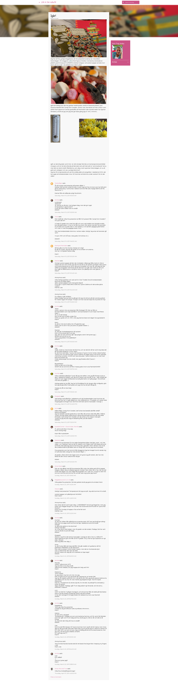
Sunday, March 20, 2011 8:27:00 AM (65, 599)
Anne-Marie (58, 466)
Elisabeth (58, 396)
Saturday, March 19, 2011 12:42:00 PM (66, 404)
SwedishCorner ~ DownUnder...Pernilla (67, 426)
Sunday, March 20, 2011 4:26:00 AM (65, 498)
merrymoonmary (93, 686)
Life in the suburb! (48, 2)
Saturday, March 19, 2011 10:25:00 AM (66, 302)
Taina (56, 216)
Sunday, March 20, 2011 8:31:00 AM (65, 637)
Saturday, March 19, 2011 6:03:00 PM (66, 462)
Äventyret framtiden (61, 245)
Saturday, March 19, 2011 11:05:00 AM (66, 392)
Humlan (57, 373)
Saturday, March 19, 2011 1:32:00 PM (65, 422)
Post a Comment (56, 677)
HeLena (57, 489)
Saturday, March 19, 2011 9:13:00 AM (65, 195)
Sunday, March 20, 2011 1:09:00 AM (65, 475)
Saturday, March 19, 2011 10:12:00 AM (66, 256)
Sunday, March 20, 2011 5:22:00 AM (65, 513)
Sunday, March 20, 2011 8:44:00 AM (65, 649)
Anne (56, 408)
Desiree (57, 261)
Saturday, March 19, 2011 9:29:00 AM (66, 212)
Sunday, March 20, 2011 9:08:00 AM (65, 664)
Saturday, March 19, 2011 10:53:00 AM (66, 341)
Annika (57, 200)
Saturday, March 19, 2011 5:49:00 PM (66, 436)
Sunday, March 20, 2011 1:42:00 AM (65, 484)
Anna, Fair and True (61, 668)
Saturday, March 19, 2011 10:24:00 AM (66, 290)
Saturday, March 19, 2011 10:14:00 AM (66, 273)
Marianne (58, 440)
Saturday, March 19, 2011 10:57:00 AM (66, 369)
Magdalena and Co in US (62, 480)
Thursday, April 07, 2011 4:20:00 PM (65, 673)
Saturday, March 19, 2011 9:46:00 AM (66, 241)
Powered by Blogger (89, 684)
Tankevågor (58, 183)
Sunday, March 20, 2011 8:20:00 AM (65, 556)
